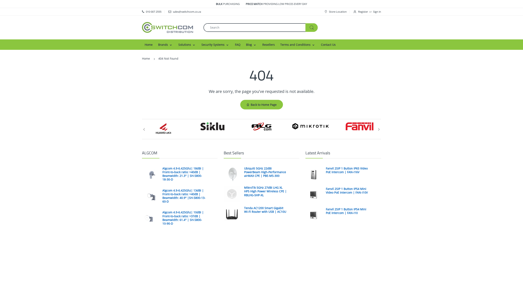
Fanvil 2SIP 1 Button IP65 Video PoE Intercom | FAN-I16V (347, 170)
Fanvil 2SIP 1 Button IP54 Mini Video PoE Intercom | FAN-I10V (347, 190)
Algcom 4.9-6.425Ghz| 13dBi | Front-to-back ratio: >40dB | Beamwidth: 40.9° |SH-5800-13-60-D (184, 196)
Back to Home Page (264, 105)
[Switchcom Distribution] (167, 27)
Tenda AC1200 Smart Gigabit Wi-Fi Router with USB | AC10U (265, 210)
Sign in (377, 11)
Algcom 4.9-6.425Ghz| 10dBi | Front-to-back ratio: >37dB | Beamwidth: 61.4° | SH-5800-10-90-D (183, 217)
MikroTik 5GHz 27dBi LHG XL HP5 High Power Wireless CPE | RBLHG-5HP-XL (265, 191)
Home (146, 58)
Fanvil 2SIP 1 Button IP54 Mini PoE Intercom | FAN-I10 (346, 211)
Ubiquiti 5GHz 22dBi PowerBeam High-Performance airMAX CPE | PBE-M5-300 (265, 172)
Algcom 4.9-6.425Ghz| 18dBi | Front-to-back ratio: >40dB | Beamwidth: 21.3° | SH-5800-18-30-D (183, 174)
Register (363, 11)
